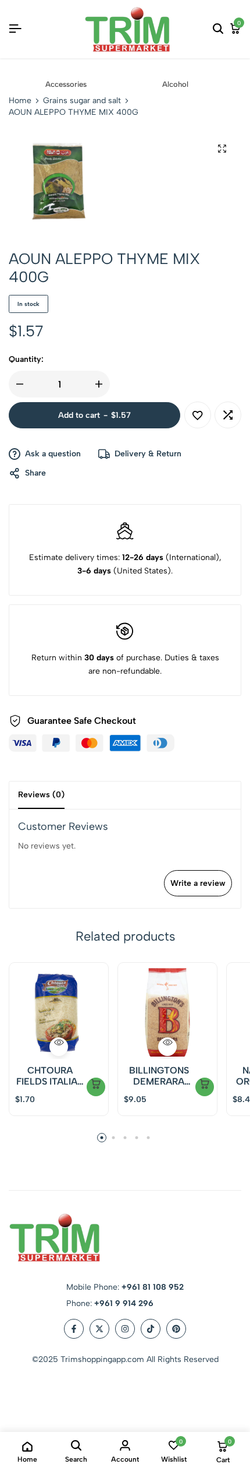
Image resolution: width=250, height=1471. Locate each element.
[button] (228, 415)
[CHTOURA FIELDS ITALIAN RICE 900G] (58, 1012)
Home (20, 101)
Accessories (66, 84)
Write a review (198, 883)
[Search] (218, 29)
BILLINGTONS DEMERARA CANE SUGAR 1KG (159, 1076)
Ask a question (53, 454)
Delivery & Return (148, 454)
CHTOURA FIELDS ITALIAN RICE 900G (50, 1076)
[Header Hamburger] (15, 29)
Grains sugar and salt (82, 101)
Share (35, 473)
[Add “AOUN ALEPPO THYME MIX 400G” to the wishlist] (197, 415)
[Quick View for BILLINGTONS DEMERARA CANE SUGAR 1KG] (167, 1046)
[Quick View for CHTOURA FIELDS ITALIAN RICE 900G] (58, 1046)
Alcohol (175, 84)
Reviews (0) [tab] (41, 795)
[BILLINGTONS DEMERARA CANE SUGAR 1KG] (167, 1012)
